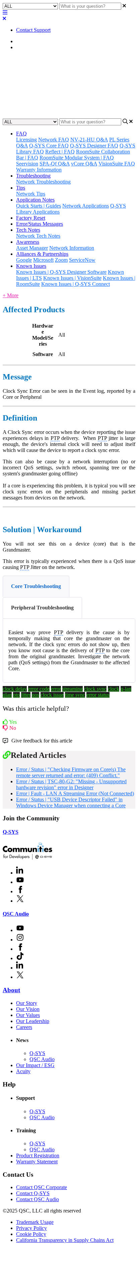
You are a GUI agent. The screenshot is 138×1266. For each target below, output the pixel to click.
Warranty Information (39, 169)
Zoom (61, 260)
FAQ (21, 133)
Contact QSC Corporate (41, 1187)
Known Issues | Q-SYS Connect (75, 284)
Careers (24, 1027)
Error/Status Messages (39, 47)
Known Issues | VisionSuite (72, 278)
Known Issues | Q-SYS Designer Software (61, 272)
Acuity (23, 1071)
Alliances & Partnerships (42, 254)
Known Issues (31, 266)
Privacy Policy (31, 1228)
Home (22, 41)
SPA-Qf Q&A (55, 163)
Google (24, 260)
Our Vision (28, 1009)
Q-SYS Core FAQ (49, 145)
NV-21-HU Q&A (89, 139)
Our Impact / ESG (35, 1065)
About (11, 990)
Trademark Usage (35, 1222)
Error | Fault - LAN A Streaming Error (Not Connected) (75, 793)
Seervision (27, 163)
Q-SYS (10, 832)
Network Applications (85, 206)
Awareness (27, 242)
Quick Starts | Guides (38, 206)
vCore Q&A (84, 163)
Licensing (26, 139)
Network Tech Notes (38, 236)
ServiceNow (82, 260)
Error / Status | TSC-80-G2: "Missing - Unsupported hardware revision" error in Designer (71, 784)
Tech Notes (28, 230)
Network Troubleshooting (43, 182)
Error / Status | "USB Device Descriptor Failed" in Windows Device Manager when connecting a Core (71, 802)
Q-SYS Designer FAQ (94, 145)
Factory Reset (30, 218)
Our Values (28, 1015)
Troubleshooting (33, 176)
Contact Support (33, 30)
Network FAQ (53, 139)
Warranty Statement (37, 1161)
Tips (20, 188)
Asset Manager (32, 248)
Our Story (26, 1003)
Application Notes (35, 200)
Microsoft (43, 260)
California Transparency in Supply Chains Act (65, 1240)
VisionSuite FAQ (116, 163)
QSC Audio (16, 914)
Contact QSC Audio (37, 1199)
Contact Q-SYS (33, 1193)
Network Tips (30, 194)
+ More (10, 295)
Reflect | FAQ (60, 151)
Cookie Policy (31, 1234)
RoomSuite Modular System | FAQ (77, 157)
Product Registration (37, 1155)
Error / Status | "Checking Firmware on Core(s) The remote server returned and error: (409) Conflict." (71, 772)
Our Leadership (32, 1021)
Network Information (71, 248)
